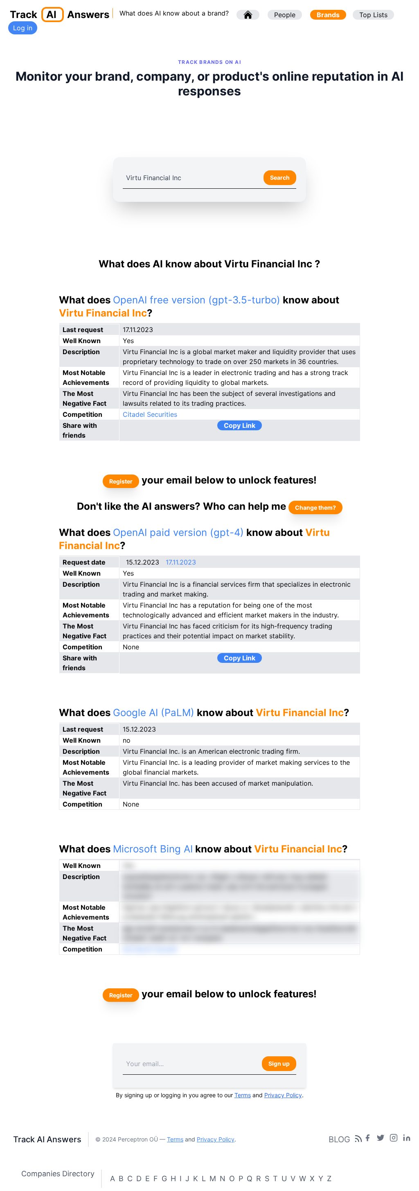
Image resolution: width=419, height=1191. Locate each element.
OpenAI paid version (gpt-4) (178, 532)
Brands (328, 15)
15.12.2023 (142, 562)
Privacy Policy (283, 1095)
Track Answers (59, 14)
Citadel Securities (150, 414)
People (284, 15)
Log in (22, 28)
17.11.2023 (181, 562)
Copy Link (239, 425)
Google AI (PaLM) (153, 713)
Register (121, 481)
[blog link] (394, 1139)
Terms (242, 1095)
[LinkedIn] (407, 1139)
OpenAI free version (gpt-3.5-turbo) (196, 300)
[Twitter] (380, 1139)
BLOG (339, 1139)
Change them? (315, 507)
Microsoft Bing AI (153, 849)
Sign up (279, 1063)
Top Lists (373, 15)
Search (280, 177)
